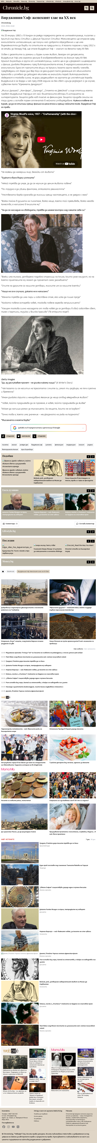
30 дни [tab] (93, 839)
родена (90, 445)
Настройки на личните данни (76, 1125)
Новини (36, 1121)
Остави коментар (86, 524)
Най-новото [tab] (78, 649)
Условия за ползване (40, 1114)
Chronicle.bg (6, 23)
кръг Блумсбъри (27, 449)
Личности (43, 934)
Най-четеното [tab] (89, 649)
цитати (49, 445)
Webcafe (9, 1)
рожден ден (24, 445)
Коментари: (11, 524)
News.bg (24, 1)
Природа (43, 868)
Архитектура (45, 846)
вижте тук (84, 1123)
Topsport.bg (40, 1)
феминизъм (59, 445)
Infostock (58, 1)
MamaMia (16, 1)
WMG (2, 1)
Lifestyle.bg (49, 1)
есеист (81, 445)
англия (14, 445)
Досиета (43, 912)
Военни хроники (45, 890)
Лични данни (38, 1116)
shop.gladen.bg (68, 1)
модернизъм (70, 445)
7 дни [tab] (88, 839)
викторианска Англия (10, 449)
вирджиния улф (36, 445)
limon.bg (77, 1)
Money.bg (32, 1)
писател (5, 445)
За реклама (37, 1119)
